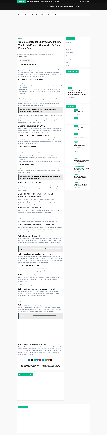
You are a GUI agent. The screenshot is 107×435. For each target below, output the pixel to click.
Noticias (52, 6)
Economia (68, 49)
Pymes (20, 38)
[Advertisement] (53, 26)
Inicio (48, 6)
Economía (57, 6)
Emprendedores (64, 6)
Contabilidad (69, 45)
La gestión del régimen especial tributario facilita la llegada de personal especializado (81, 169)
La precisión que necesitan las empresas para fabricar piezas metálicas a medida (81, 121)
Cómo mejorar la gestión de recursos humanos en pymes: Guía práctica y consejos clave (81, 185)
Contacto (78, 6)
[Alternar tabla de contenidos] (32, 60)
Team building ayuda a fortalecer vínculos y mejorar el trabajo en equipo (81, 113)
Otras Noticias (72, 6)
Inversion (68, 55)
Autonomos (68, 42)
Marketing (68, 59)
